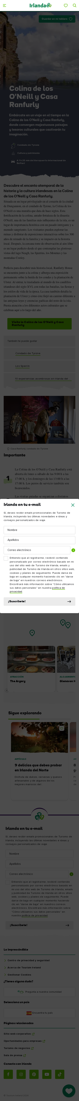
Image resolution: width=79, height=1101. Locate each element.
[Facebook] (8, 1074)
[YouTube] (46, 1074)
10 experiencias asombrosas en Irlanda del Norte (43, 378)
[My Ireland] (65, 5)
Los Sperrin (22, 366)
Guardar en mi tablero (54, 19)
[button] (72, 505)
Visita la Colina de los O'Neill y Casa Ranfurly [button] (38, 324)
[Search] (74, 5)
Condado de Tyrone (27, 353)
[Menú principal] (4, 5)
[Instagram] (21, 1074)
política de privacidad (35, 915)
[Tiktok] (59, 1074)
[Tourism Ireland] (40, 5)
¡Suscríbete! (17, 601)
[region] (39, 641)
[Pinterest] (34, 1074)
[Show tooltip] (73, 550)
